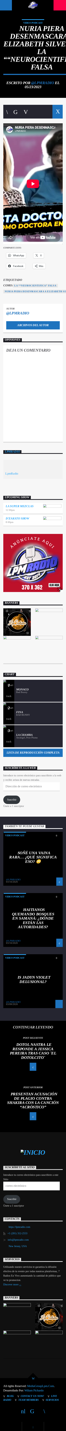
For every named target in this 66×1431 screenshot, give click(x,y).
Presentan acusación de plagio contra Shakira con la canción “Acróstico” (33, 1100)
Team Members (28, 1399)
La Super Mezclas (20, 506)
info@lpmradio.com (18, 1239)
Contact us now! (32, 1396)
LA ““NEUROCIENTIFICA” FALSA (35, 285)
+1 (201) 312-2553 (17, 1233)
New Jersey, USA (18, 1246)
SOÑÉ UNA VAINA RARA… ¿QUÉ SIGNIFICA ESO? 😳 (33, 857)
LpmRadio (12, 451)
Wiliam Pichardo (34, 1390)
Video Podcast (33, 22)
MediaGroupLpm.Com (40, 1386)
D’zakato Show (17, 518)
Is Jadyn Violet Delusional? (34, 979)
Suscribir (11, 799)
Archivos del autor (33, 325)
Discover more (11, 1284)
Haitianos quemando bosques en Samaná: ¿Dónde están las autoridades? (33, 918)
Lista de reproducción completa (33, 752)
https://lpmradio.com (19, 1227)
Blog (10, 1396)
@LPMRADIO (42, 83)
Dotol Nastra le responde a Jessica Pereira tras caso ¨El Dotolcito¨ (33, 1051)
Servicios (52, 1399)
